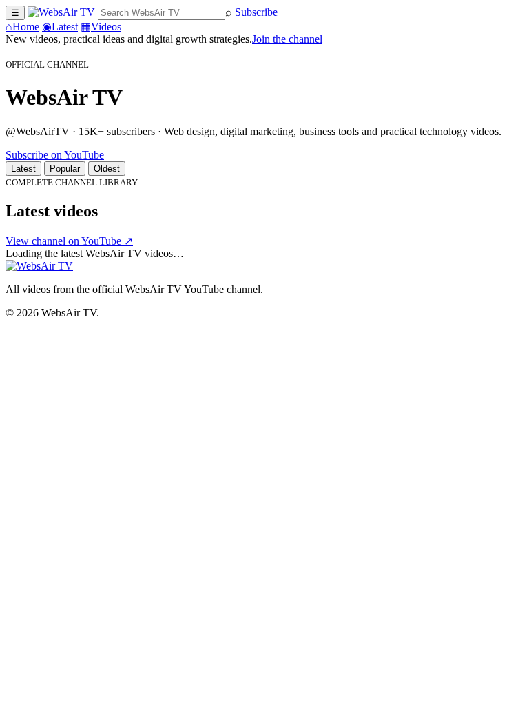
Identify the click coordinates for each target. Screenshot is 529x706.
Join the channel (287, 39)
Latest (60, 26)
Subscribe (256, 12)
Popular (65, 168)
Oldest (107, 168)
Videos (101, 26)
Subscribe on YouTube (55, 155)
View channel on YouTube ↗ (69, 241)
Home (22, 26)
